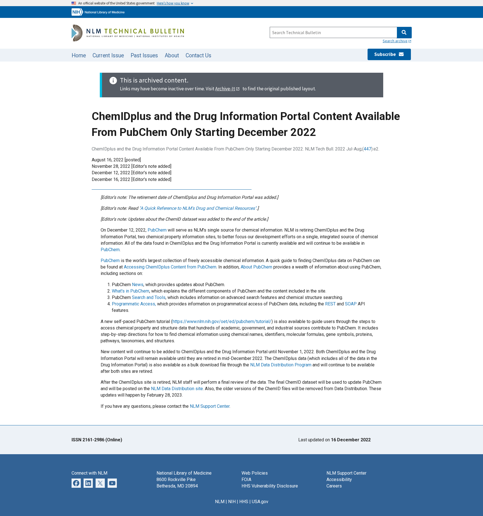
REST (330, 304)
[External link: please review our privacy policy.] (88, 483)
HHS (243, 501)
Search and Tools (148, 297)
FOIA (246, 479)
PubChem (157, 230)
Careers (334, 486)
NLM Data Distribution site (177, 388)
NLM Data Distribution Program (280, 364)
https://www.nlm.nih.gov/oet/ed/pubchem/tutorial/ (221, 321)
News (137, 284)
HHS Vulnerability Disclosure (270, 486)
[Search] (404, 33)
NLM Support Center (209, 406)
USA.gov (260, 501)
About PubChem (256, 267)
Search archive (395, 40)
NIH (232, 501)
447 (367, 149)
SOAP (351, 304)
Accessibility (339, 479)
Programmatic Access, (134, 304)
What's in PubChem (130, 291)
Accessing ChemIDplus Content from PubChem (170, 267)
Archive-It (225, 89)
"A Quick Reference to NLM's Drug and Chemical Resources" (197, 208)
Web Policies (255, 473)
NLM (219, 501)
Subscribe (386, 54)
